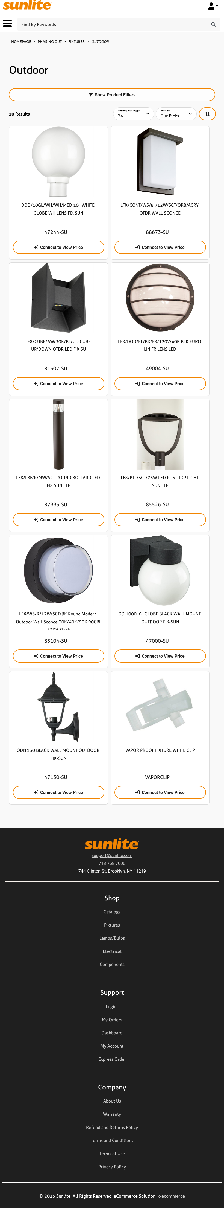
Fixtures (76, 41)
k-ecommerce (171, 1196)
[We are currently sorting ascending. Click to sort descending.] (207, 113)
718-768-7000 (112, 863)
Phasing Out (50, 41)
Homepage (21, 41)
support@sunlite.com (112, 855)
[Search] (213, 24)
